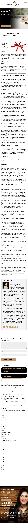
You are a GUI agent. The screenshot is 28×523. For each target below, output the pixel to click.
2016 (2, 465)
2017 (2, 463)
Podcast (3, 436)
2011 (2, 475)
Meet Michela (6, 26)
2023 (2, 451)
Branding (3, 419)
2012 (2, 473)
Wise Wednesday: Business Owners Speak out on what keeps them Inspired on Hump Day (14, 370)
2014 (2, 469)
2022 (2, 453)
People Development (6, 432)
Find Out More (6, 500)
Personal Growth (5, 434)
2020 (2, 457)
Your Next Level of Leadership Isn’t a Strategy (11, 405)
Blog (2, 417)
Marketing (3, 428)
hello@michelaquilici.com (8, 505)
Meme (2, 430)
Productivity (4, 438)
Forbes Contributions (6, 424)
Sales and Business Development (9, 440)
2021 (2, 455)
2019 (2, 459)
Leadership (4, 426)
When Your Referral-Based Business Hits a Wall (12, 393)
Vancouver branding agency (7, 273)
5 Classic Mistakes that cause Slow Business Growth (12, 375)
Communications (5, 422)
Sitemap (14, 515)
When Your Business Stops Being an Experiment (12, 391)
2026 (2, 445)
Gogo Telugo (13, 517)
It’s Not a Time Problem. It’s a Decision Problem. (12, 389)
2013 (2, 471)
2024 (2, 449)
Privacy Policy (10, 515)
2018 (2, 461)
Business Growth (5, 421)
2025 (2, 447)
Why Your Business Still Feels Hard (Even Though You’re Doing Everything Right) (12, 386)
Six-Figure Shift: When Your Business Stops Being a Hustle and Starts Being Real (12, 395)
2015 (2, 467)
